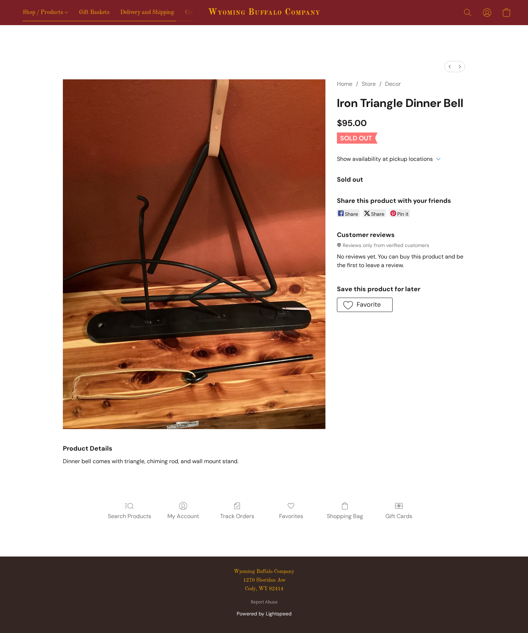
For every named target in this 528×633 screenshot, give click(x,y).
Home (344, 84)
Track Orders (237, 516)
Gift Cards (398, 516)
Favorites (291, 516)
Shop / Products (44, 12)
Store (369, 84)
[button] (264, 13)
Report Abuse (264, 602)
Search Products (129, 516)
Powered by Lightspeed (264, 613)
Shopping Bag (345, 516)
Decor (393, 84)
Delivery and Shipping (147, 12)
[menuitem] (450, 66)
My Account (183, 516)
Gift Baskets (94, 12)
